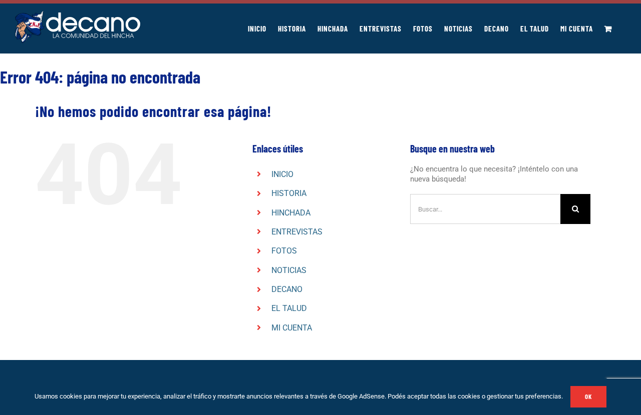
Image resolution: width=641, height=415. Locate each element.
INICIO (282, 174)
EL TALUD (289, 308)
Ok (588, 396)
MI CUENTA (291, 327)
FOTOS (284, 251)
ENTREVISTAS (297, 231)
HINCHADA (290, 213)
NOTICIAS (288, 270)
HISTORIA (288, 193)
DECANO (286, 289)
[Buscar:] (485, 208)
